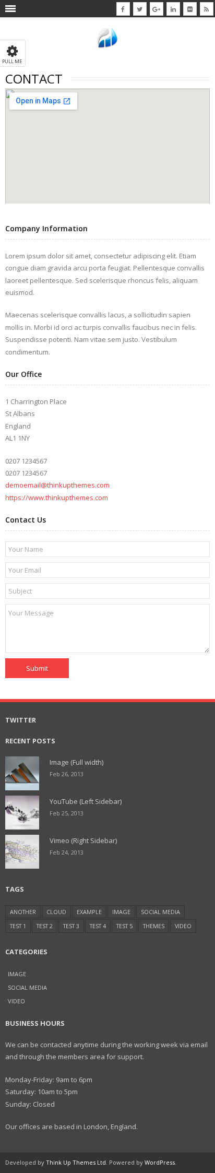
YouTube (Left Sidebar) (86, 801)
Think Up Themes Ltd (76, 1162)
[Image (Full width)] (22, 773)
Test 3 (71, 926)
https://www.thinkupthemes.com (56, 497)
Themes (153, 926)
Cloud (56, 912)
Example (89, 912)
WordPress (160, 1162)
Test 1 (18, 926)
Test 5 (124, 926)
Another (23, 912)
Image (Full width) (76, 762)
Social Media (160, 912)
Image (121, 912)
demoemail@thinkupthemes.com (57, 485)
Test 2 (45, 926)
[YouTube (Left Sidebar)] (22, 813)
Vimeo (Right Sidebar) (83, 840)
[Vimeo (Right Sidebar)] (22, 852)
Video (183, 926)
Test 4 (98, 926)
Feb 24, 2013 (66, 852)
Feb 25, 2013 (66, 813)
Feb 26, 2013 (66, 774)
